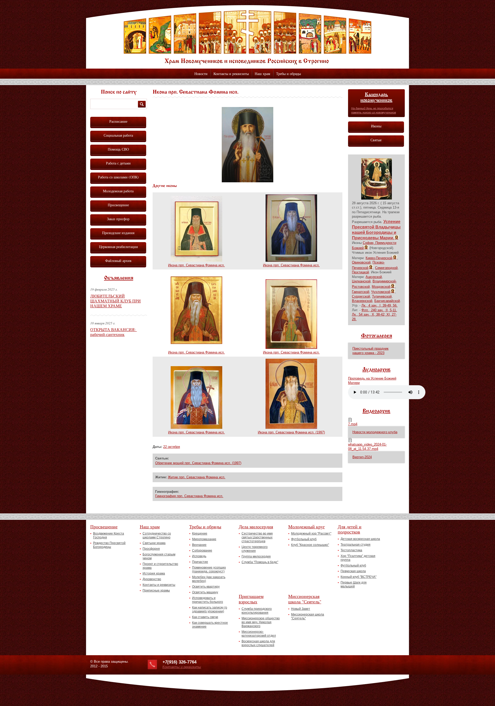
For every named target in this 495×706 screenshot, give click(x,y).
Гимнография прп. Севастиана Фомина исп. (189, 496)
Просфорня (151, 549)
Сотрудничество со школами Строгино (157, 535)
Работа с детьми (118, 163)
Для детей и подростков (349, 529)
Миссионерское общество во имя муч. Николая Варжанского (261, 622)
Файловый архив (118, 260)
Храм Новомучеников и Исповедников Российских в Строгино (247, 37)
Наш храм (262, 73)
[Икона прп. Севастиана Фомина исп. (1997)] (291, 428)
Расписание (118, 121)
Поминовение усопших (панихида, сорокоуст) (209, 569)
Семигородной (386, 268)
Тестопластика (351, 550)
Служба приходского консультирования (257, 610)
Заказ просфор (118, 218)
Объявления (118, 278)
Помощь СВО (118, 149)
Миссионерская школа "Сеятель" (304, 599)
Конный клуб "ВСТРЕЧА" (358, 577)
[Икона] (376, 198)
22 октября (171, 447)
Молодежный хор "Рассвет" (311, 533)
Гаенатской (360, 292)
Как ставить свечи (205, 617)
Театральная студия (355, 544)
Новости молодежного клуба (374, 432)
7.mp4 (352, 424)
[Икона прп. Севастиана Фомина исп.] (247, 181)
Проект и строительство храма (160, 566)
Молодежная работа (118, 190)
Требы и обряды (288, 73)
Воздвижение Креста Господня (108, 535)
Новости (201, 73)
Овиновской (361, 262)
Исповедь (199, 556)
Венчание (199, 545)
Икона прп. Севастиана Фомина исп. (196, 265)
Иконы (376, 126)
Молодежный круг (306, 526)
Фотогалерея (376, 336)
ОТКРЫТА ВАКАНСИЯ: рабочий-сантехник (113, 332)
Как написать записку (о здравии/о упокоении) (209, 609)
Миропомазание (204, 539)
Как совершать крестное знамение (210, 624)
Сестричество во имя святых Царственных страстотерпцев (257, 537)
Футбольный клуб (304, 539)
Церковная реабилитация (118, 246)
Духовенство (152, 579)
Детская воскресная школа (360, 539)
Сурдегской (361, 296)
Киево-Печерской (379, 258)
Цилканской (361, 281)
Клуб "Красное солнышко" (310, 545)
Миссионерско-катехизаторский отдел (259, 633)
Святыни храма (154, 543)
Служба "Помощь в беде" (260, 562)
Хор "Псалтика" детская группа (358, 558)
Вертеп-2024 (362, 457)
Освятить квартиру (206, 586)
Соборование (202, 550)
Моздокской (381, 287)
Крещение (199, 533)
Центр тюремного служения (255, 549)
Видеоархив (376, 411)
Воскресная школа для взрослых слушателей (258, 643)
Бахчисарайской (387, 301)
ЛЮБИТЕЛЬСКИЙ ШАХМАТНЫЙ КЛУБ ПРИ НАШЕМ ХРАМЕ (115, 300)
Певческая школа (353, 571)
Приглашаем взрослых (251, 599)
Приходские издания (118, 232)
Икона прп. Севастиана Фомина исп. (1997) (291, 432)
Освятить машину (205, 592)
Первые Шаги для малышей (354, 584)
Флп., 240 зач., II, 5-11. (379, 310)
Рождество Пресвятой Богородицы (109, 545)
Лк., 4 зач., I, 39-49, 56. (379, 305)
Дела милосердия (256, 526)
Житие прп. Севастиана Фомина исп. (196, 477)
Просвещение (118, 204)
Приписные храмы (156, 590)
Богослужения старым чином (159, 556)
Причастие (200, 562)
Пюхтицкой (360, 272)
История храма (154, 573)
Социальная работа (118, 135)
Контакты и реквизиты (231, 73)
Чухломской (380, 292)
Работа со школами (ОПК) (118, 177)
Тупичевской (382, 296)
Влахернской (362, 301)
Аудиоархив (376, 369)
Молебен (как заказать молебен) (208, 579)
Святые (376, 139)
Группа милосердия (256, 556)
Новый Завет (300, 609)
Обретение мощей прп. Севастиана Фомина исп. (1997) (198, 463)
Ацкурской (374, 277)
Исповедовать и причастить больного (207, 600)
